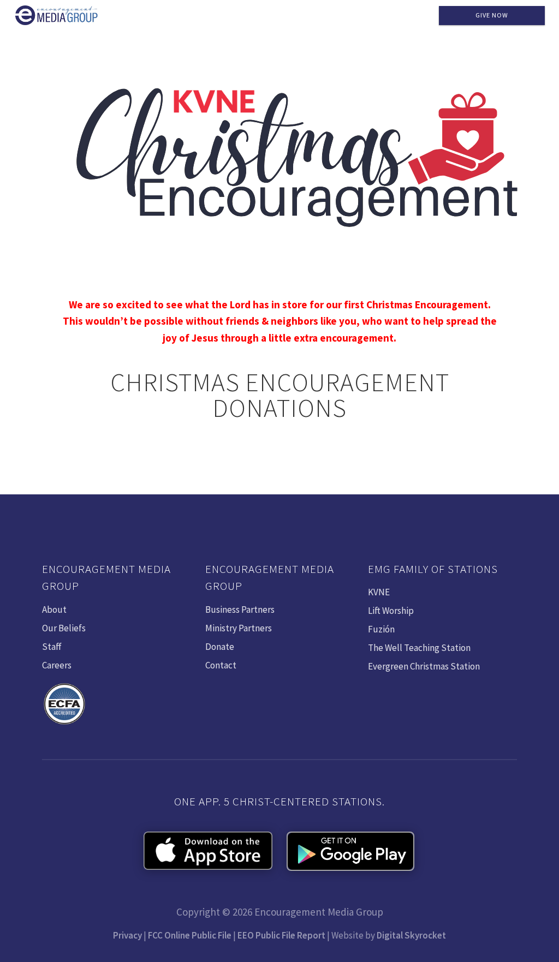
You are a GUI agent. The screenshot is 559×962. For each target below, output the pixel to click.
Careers (57, 665)
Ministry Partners (238, 628)
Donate (219, 647)
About (54, 610)
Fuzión (381, 629)
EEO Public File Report (281, 935)
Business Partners (240, 610)
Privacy (127, 935)
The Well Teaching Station (419, 648)
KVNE (379, 592)
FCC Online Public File (189, 935)
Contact (220, 665)
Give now (491, 15)
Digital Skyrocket (411, 935)
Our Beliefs (64, 628)
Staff (52, 647)
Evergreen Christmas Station (424, 666)
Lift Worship (391, 611)
